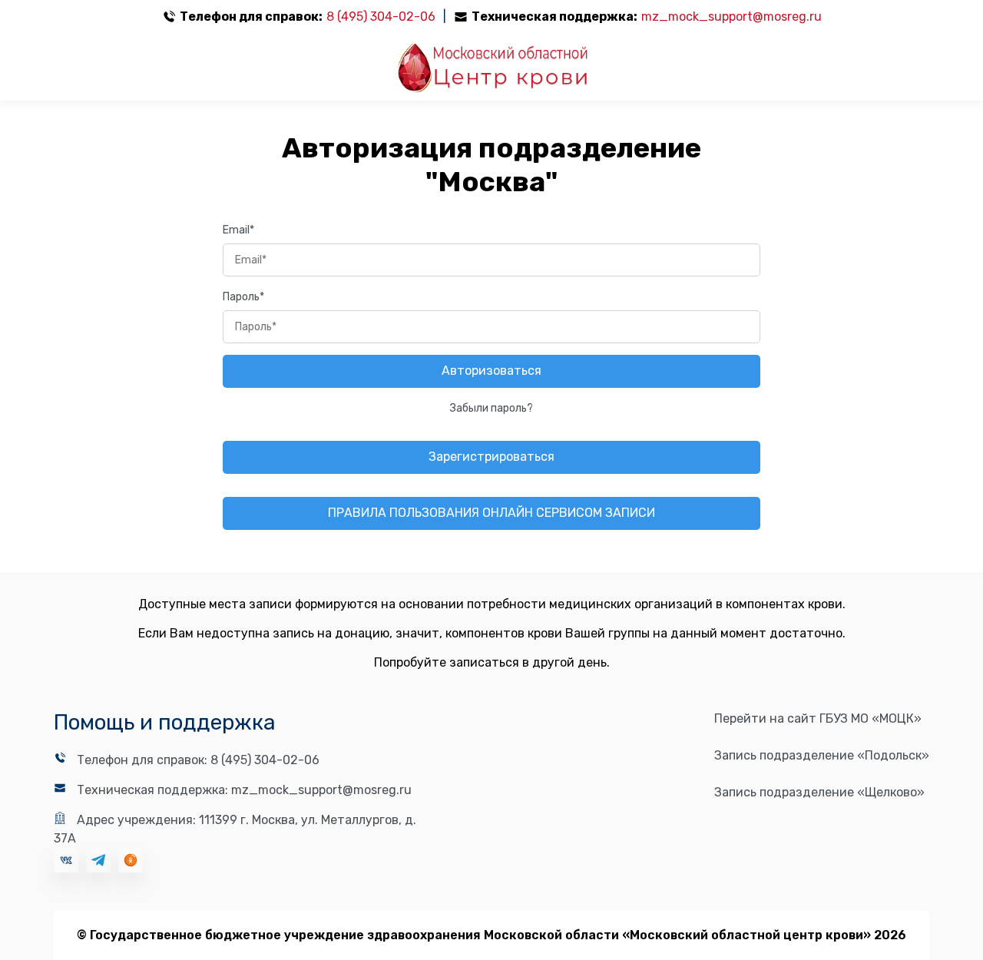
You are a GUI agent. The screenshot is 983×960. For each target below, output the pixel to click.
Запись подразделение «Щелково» (819, 792)
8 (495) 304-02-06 (380, 16)
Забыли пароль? (491, 408)
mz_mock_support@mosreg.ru (731, 16)
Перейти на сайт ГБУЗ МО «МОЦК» (818, 718)
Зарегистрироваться (491, 456)
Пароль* (243, 296)
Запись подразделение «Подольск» (821, 755)
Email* (238, 230)
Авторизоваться (491, 370)
